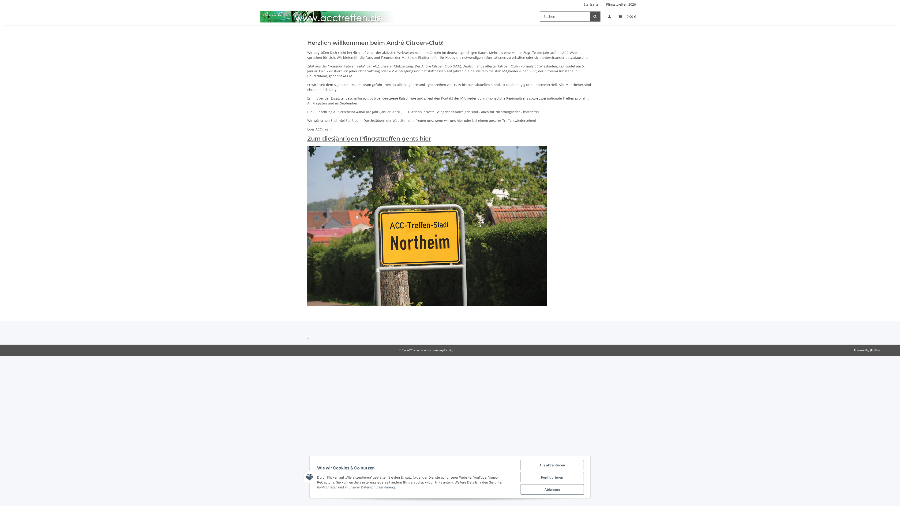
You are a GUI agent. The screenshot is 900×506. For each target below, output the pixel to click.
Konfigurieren (552, 477)
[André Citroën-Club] (327, 17)
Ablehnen (552, 489)
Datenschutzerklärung (378, 487)
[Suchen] (595, 16)
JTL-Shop (875, 350)
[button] (609, 16)
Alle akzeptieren (552, 465)
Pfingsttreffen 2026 (621, 4)
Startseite (591, 4)
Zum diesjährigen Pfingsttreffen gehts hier (369, 138)
